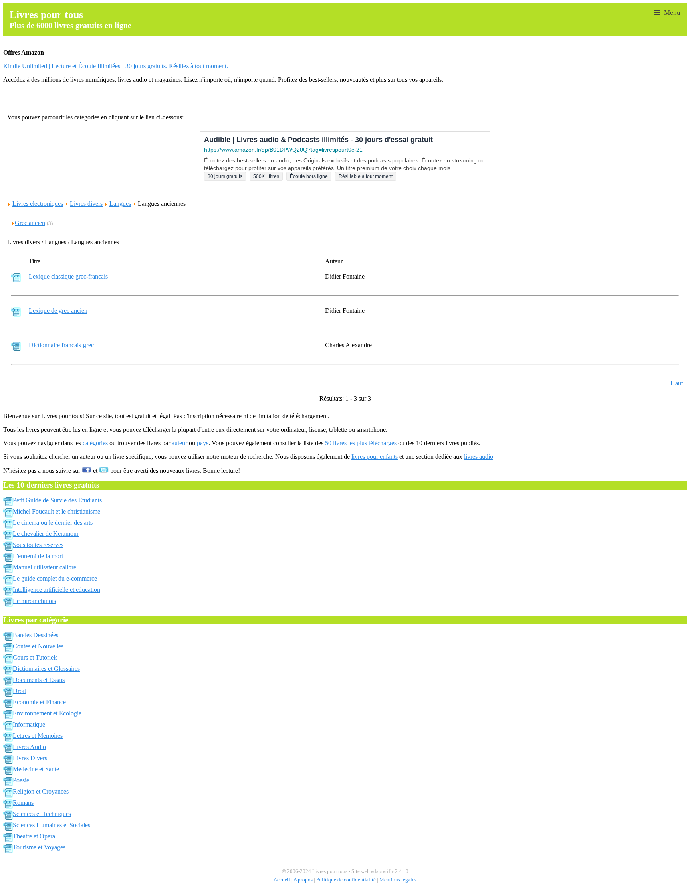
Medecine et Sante (36, 769)
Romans (23, 802)
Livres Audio (29, 746)
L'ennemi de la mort (38, 556)
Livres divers (86, 203)
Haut (676, 383)
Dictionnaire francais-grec (61, 345)
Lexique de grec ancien (58, 310)
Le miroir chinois (34, 600)
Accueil (282, 880)
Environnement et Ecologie (47, 713)
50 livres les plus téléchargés (361, 443)
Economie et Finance (39, 702)
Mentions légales (397, 880)
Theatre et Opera (34, 836)
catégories (95, 443)
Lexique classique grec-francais (68, 276)
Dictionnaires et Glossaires (46, 668)
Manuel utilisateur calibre (44, 567)
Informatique (29, 724)
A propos (303, 880)
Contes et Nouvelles (38, 646)
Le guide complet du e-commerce (55, 578)
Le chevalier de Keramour (46, 533)
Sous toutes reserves (38, 544)
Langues (120, 203)
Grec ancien (30, 222)
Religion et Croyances (41, 791)
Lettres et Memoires (38, 735)
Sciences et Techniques (42, 813)
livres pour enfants (374, 456)
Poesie (21, 780)
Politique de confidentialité (346, 880)
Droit (19, 690)
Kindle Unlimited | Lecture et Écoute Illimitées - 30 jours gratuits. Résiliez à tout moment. (115, 66)
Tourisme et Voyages (39, 847)
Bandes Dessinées (35, 635)
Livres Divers (30, 758)
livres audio (478, 456)
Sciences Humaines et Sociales (51, 825)
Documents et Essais (39, 679)
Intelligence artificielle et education (56, 589)
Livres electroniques (37, 203)
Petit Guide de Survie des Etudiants (57, 500)
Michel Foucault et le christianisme (56, 511)
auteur (179, 443)
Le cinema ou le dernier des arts (53, 522)
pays (202, 443)
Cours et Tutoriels (35, 657)
